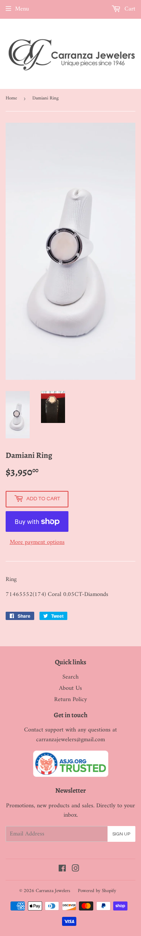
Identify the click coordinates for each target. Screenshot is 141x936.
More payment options (37, 543)
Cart (129, 9)
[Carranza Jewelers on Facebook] (62, 869)
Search (70, 677)
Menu (22, 9)
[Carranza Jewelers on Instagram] (75, 869)
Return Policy (70, 699)
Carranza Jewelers (53, 890)
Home (11, 98)
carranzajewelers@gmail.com (70, 739)
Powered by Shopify (97, 890)
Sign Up (121, 834)
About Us (70, 688)
